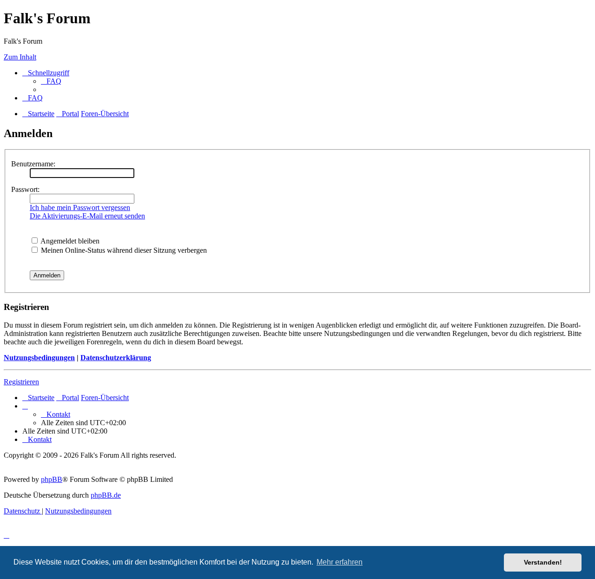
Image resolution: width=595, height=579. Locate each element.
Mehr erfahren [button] (340, 562)
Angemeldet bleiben (69, 241)
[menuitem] (51, 81)
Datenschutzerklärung (115, 358)
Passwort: (25, 189)
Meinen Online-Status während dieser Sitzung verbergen (123, 250)
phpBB (51, 479)
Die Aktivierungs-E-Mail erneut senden (87, 216)
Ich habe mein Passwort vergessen (80, 207)
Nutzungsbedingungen (39, 358)
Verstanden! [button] (543, 562)
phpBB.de (106, 495)
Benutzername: (33, 164)
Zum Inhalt (20, 57)
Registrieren (21, 382)
